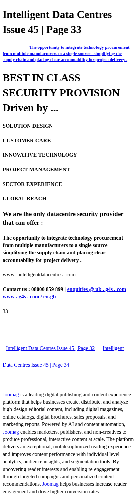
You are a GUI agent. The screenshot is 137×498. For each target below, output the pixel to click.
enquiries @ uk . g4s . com (96, 289)
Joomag (11, 394)
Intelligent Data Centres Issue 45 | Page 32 (50, 348)
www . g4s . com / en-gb (29, 296)
